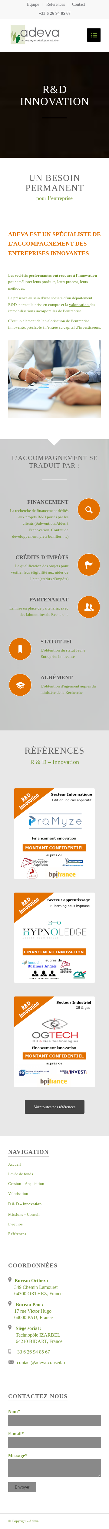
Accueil (14, 1164)
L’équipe (15, 1224)
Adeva (33, 1521)
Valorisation (18, 1193)
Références (55, 4)
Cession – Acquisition (26, 1183)
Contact (78, 4)
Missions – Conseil (24, 1214)
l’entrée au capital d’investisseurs (72, 327)
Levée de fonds (20, 1174)
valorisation (79, 304)
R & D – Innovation (24, 1204)
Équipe (33, 4)
